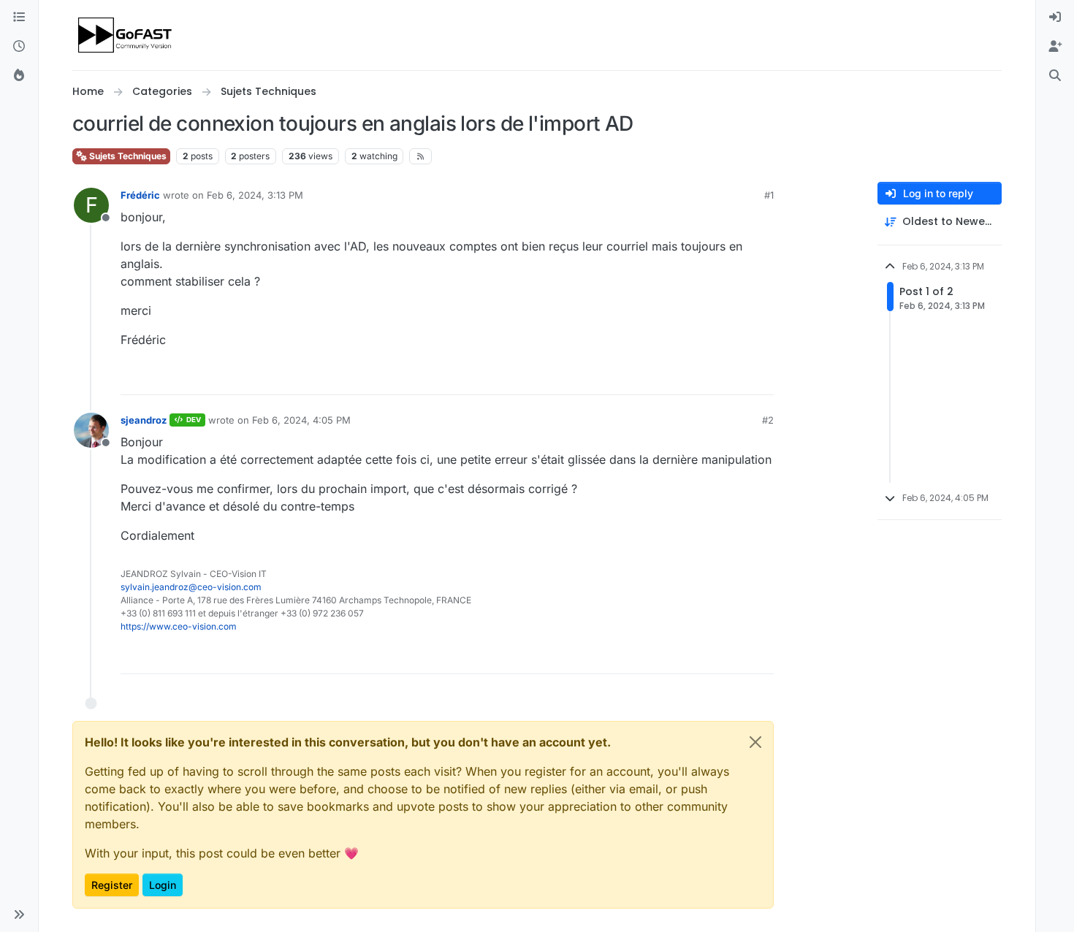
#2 (768, 420)
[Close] (755, 742)
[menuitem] (1055, 17)
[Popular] (19, 76)
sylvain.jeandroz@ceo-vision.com (191, 586)
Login (162, 885)
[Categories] (19, 17)
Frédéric (140, 195)
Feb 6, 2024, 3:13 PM (255, 195)
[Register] (1055, 46)
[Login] (1055, 17)
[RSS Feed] (420, 156)
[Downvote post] (761, 377)
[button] (19, 914)
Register (111, 885)
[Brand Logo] (126, 35)
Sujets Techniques (127, 155)
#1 (769, 195)
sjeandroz (144, 420)
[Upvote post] (709, 377)
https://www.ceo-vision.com (179, 626)
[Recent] (19, 46)
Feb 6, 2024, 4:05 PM (301, 420)
